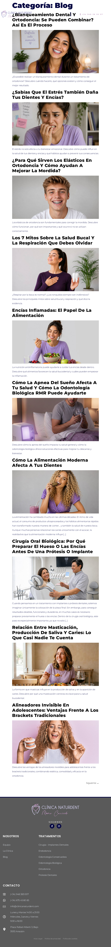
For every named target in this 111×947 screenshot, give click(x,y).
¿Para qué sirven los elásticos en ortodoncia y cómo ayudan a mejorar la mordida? (52, 165)
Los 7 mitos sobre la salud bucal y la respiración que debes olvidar (53, 240)
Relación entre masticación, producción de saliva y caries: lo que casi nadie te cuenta (51, 632)
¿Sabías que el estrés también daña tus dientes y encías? (55, 94)
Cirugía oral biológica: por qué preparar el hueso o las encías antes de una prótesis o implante (52, 546)
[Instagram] (59, 826)
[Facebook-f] (52, 826)
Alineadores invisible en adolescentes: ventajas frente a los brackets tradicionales (55, 710)
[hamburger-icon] (70, 14)
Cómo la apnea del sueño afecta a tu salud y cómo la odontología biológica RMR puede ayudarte (54, 388)
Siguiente (92, 783)
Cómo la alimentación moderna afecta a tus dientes (50, 462)
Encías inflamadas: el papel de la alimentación (52, 313)
